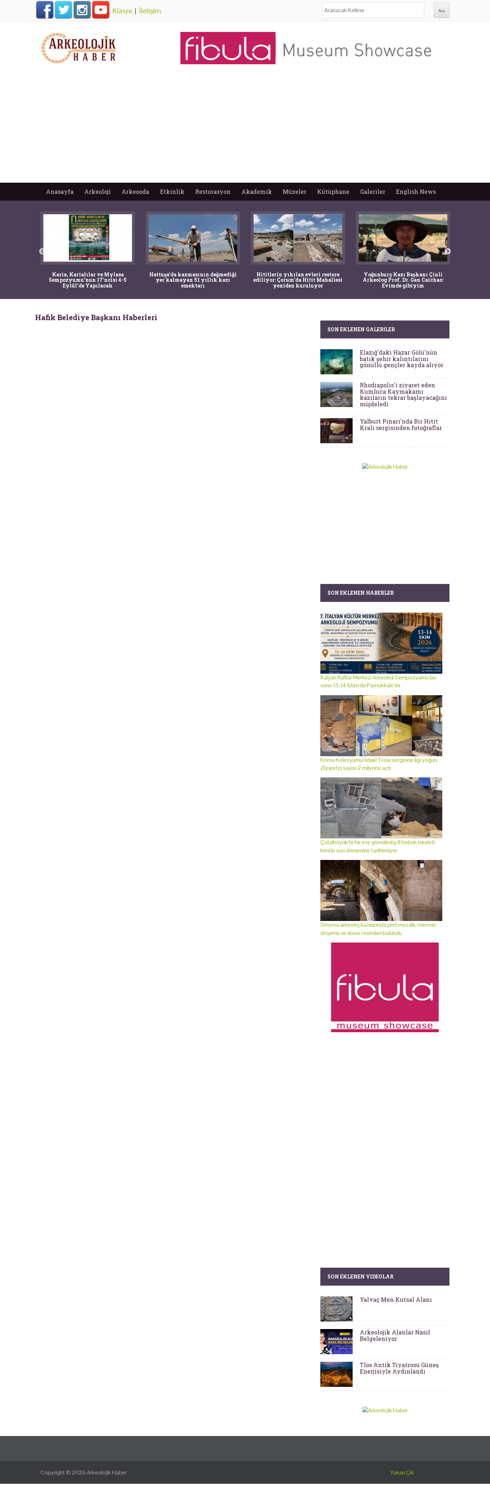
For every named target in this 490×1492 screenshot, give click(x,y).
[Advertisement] (245, 129)
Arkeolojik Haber (107, 1472)
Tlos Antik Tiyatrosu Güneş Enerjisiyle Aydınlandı (399, 1368)
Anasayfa (60, 191)
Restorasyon (213, 191)
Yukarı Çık (402, 1472)
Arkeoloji (97, 191)
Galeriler (372, 191)
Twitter (63, 9)
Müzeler (294, 191)
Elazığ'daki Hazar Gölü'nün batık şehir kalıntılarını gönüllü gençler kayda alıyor (401, 359)
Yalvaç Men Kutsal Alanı (396, 1299)
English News (416, 191)
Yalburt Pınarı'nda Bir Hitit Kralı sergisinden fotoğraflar (401, 424)
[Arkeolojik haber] (79, 46)
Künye (122, 10)
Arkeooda (135, 191)
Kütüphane (333, 191)
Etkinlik (172, 191)
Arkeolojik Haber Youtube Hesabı (100, 9)
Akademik (256, 191)
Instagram (82, 9)
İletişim (150, 10)
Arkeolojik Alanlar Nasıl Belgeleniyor (395, 1335)
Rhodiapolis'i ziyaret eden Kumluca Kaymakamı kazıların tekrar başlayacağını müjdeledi (403, 394)
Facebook (44, 9)
